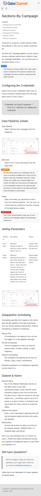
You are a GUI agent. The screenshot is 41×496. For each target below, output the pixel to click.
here (17, 62)
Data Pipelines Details (10, 27)
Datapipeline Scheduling (11, 33)
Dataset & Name (8, 35)
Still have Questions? (10, 38)
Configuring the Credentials (12, 25)
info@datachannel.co (23, 465)
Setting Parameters (9, 30)
